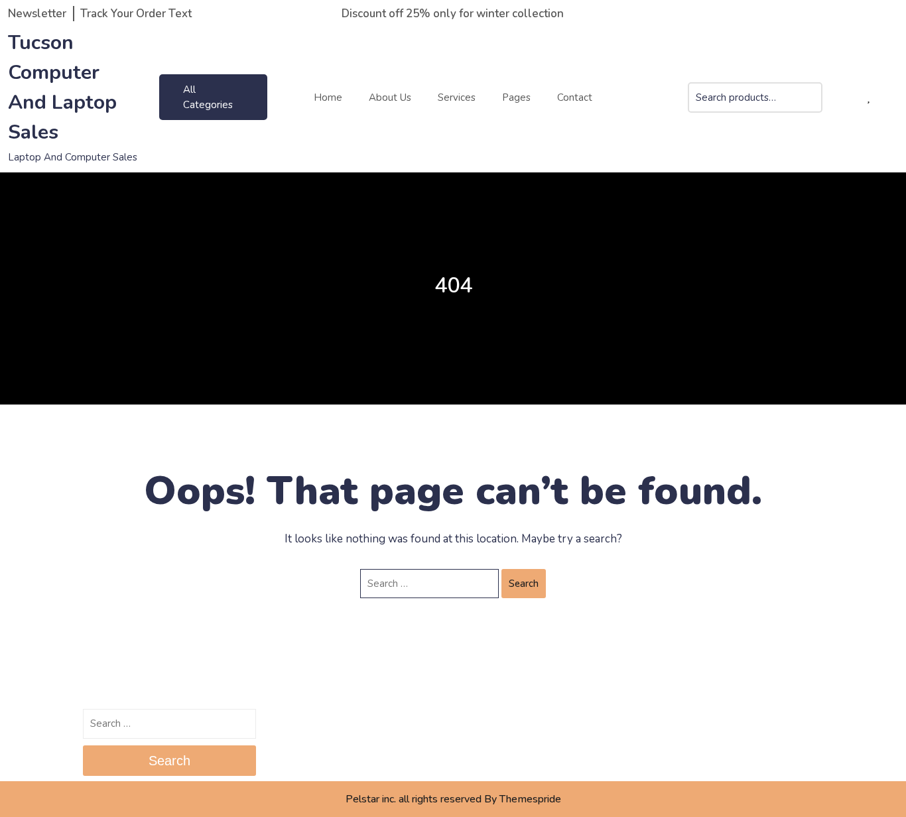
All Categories (208, 97)
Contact (574, 97)
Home (328, 97)
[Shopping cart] (846, 97)
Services (457, 97)
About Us (390, 97)
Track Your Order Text (136, 13)
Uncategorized (683, 719)
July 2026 (293, 719)
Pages (516, 97)
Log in (475, 719)
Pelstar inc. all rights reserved (414, 799)
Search (812, 106)
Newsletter (37, 13)
